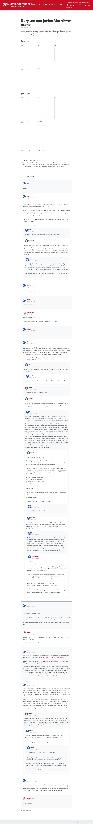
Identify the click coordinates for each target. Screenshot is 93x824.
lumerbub (29, 632)
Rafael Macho (30, 798)
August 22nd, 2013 (32, 242)
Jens (28, 196)
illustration (34, 150)
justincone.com (36, 160)
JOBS (39, 4)
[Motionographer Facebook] (76, 5)
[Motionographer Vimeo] (73, 5)
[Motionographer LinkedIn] (70, 5)
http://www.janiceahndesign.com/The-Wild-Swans (55, 657)
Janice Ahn (48, 31)
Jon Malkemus (30, 312)
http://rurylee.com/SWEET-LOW (48, 661)
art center (26, 150)
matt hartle (31, 240)
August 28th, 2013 (33, 732)
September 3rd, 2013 (32, 782)
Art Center (29, 31)
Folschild (30, 398)
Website (40, 69)
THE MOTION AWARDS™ (49, 4)
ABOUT (60, 4)
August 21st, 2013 (32, 389)
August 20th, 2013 (32, 231)
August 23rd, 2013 (35, 534)
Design (30, 150)
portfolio (39, 150)
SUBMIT (33, 4)
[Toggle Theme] (89, 5)
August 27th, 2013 (31, 685)
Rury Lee (39, 31)
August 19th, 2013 (31, 185)
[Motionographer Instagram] (67, 5)
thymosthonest (35, 556)
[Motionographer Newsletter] (83, 5)
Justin (32, 506)
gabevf (29, 329)
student (43, 150)
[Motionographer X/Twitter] (80, 5)
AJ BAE (29, 300)
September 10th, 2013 (32, 800)
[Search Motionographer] (86, 5)
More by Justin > (25, 169)
